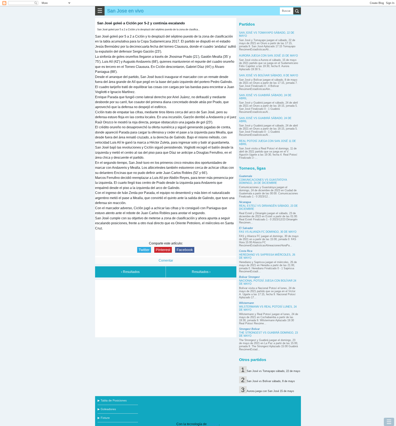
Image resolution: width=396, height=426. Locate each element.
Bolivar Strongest (249, 276)
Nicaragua (245, 202)
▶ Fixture (104, 417)
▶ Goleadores (107, 409)
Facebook (185, 250)
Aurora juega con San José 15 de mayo (268, 55)
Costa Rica (245, 251)
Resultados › (201, 272)
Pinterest (163, 250)
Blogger (213, 424)
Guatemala (245, 176)
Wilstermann (246, 302)
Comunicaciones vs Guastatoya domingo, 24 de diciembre (263, 181)
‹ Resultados (130, 272)
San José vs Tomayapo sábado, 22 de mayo (273, 371)
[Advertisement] (166, 308)
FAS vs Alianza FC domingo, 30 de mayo (267, 231)
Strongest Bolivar (249, 328)
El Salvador (246, 228)
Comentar (166, 260)
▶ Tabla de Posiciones (112, 400)
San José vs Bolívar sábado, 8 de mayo (268, 75)
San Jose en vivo (125, 10)
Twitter (144, 250)
